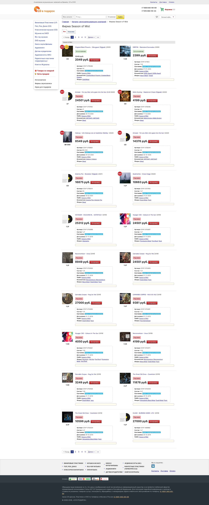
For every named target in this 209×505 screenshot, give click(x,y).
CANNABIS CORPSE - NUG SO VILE (145, 294)
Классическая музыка (74, 470)
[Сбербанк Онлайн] (73, 478)
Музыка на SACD (42, 33)
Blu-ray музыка (41, 37)
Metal (84, 120)
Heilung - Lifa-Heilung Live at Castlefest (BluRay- (92, 133)
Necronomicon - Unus (83, 254)
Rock (149, 200)
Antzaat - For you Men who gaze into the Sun (148, 133)
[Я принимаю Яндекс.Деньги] (95, 478)
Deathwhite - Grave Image (142, 174)
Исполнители (40, 80)
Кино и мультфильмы (43, 44)
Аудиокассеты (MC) (43, 55)
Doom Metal (143, 200)
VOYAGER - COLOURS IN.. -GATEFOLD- (88, 215)
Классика (71, 32)
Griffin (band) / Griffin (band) (152, 73)
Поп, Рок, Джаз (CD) (43, 26)
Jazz (92, 400)
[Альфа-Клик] (104, 478)
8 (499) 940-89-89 (121, 497)
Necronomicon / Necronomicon (95, 279)
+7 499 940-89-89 (149, 8)
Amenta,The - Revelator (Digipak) (86, 174)
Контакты (153, 2)
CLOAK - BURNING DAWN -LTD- (144, 413)
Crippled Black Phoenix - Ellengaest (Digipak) (90, 47)
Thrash (151, 75)
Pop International (145, 320)
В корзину (95, 60)
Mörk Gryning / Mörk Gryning (152, 118)
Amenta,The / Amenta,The (94, 200)
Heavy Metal (144, 75)
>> (98, 37)
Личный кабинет (167, 17)
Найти (120, 17)
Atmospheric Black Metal (147, 400)
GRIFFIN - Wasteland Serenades (144, 47)
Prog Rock (155, 241)
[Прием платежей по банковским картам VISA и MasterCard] (84, 478)
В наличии (111, 17)
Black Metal (86, 282)
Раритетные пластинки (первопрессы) (44, 59)
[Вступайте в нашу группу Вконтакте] (153, 466)
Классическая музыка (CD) (46, 30)
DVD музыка (40, 40)
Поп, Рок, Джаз (70, 466)
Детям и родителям (43, 51)
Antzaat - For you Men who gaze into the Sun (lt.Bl (92, 92)
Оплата (171, 2)
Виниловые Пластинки (73, 463)
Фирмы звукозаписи (43, 83)
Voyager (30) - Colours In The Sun (145, 215)
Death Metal (94, 282)
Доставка (163, 2)
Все (64, 31)
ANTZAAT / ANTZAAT (92, 118)
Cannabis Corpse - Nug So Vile (143, 254)
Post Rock (98, 359)
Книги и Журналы (42, 64)
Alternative (85, 241)
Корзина (170, 9)
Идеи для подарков (43, 87)
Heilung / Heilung (91, 159)
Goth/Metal (85, 79)
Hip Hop (91, 359)
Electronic (85, 359)
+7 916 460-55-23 (148, 11)
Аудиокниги (39, 48)
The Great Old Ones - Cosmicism (144, 374)
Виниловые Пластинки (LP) (46, 23)
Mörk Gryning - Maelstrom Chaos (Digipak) (147, 92)
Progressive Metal (145, 241)
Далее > (91, 37)
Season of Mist (86, 73)
